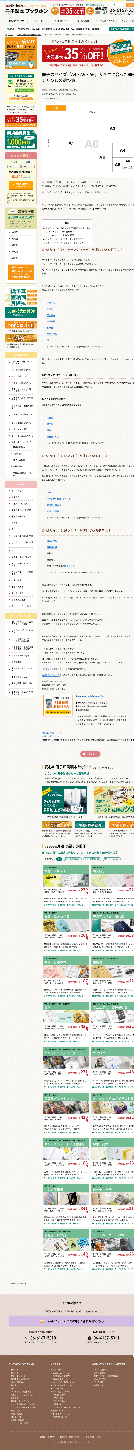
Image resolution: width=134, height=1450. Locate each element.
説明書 (50, 328)
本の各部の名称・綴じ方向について (68, 1407)
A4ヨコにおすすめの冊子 (63, 235)
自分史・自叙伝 (54, 505)
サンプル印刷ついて (60, 1388)
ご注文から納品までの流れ (63, 1385)
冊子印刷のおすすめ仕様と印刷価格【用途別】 (22, 648)
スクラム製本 (19, 460)
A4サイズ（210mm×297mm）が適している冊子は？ (67, 228)
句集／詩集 (16, 580)
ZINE (49, 492)
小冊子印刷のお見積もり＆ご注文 (90, 696)
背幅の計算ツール (59, 1379)
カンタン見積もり (101, 1370)
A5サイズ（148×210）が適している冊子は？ (63, 239)
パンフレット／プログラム (22, 543)
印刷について (57, 1411)
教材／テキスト (18, 491)
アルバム (51, 315)
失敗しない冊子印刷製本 (21, 616)
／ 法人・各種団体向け (112, 913)
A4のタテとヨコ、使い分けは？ (60, 232)
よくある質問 (99, 1373)
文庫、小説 (52, 541)
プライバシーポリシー (94, 1437)
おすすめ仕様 (50, 905)
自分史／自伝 (17, 593)
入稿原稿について (59, 1417)
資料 (13, 529)
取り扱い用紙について (52, 733)
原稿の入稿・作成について (22, 407)
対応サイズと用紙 (19, 429)
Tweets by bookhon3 (17, 1283)
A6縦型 (15, 258)
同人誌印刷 (16, 662)
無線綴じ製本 (19, 447)
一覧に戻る (92, 754)
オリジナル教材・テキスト (59, 499)
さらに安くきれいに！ (76, 905)
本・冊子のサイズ (53, 98)
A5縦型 (15, 245)
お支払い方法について (21, 383)
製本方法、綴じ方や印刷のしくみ (22, 693)
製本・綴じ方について (21, 442)
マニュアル (52, 334)
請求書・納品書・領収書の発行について (22, 399)
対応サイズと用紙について (63, 1382)
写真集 (50, 418)
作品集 (50, 424)
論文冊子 (15, 497)
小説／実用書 (17, 587)
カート (116, 5)
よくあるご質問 (49, 669)
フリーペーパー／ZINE (22, 606)
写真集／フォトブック (21, 557)
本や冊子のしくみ (19, 677)
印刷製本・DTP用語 (20, 656)
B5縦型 (15, 239)
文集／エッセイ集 (19, 504)
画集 (49, 430)
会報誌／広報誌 (18, 600)
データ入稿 (98, 1382)
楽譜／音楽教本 (18, 516)
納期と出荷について (60, 1370)
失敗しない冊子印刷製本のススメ (29, 34)
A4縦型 (15, 232)
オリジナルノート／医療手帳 (22, 573)
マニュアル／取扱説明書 (22, 536)
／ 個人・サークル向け (78, 1049)
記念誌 (50, 309)
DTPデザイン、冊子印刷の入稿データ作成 (22, 623)
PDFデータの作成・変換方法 (22, 631)
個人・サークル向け (50, 1095)
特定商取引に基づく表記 (70, 1437)
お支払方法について (60, 1373)
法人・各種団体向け (99, 1049)
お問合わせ (98, 1385)
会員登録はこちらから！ (96, 5)
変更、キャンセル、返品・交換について (21, 390)
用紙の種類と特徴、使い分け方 (22, 684)
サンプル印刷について (21, 423)
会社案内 (51, 303)
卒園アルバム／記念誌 (21, 510)
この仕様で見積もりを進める (21, 185)
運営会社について (47, 1437)
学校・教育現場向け (50, 867)
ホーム (10, 34)
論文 (49, 340)
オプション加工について (22, 436)
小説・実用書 (53, 511)
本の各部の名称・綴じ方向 (23, 474)
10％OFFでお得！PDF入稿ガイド (22, 362)
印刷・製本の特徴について (22, 415)
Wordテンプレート (101, 1379)
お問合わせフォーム (51, 675)
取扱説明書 (52, 547)
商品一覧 (21, 484)
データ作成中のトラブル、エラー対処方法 (21, 640)
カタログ (15, 551)
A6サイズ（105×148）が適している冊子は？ (63, 243)
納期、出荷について (20, 376)
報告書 (14, 523)
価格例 (61, 905)
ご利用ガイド (21, 355)
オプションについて (60, 1414)
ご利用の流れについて (21, 370)
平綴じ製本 (18, 466)
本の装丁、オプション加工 (22, 669)
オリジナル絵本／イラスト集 (22, 564)
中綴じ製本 (18, 454)
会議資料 (51, 321)
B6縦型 (15, 252)
